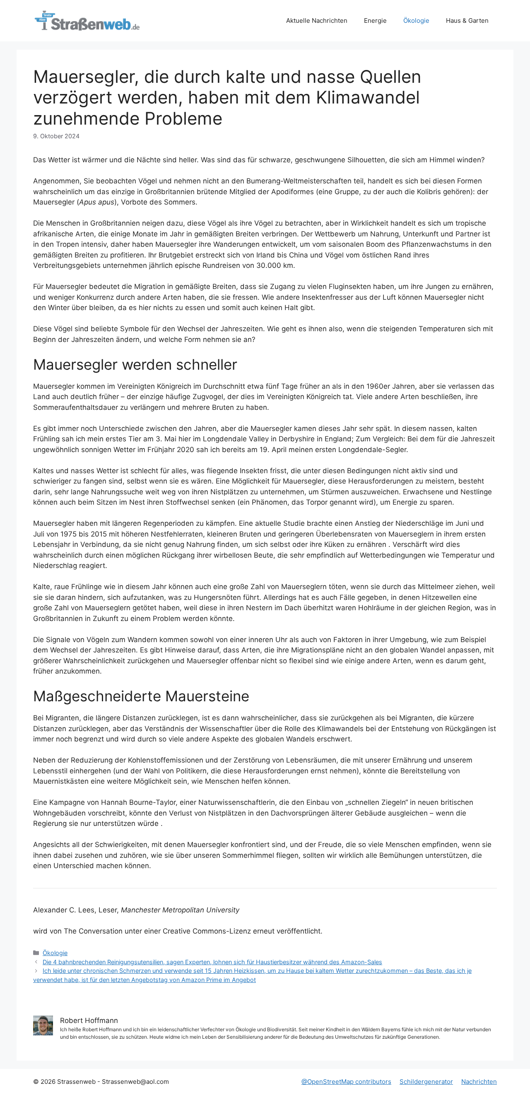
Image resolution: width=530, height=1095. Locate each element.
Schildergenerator (426, 1081)
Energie (375, 20)
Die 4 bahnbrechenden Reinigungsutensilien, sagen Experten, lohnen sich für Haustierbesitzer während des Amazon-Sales (212, 961)
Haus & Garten (467, 20)
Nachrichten (479, 1081)
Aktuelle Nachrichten (316, 20)
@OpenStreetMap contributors (346, 1081)
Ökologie (416, 20)
